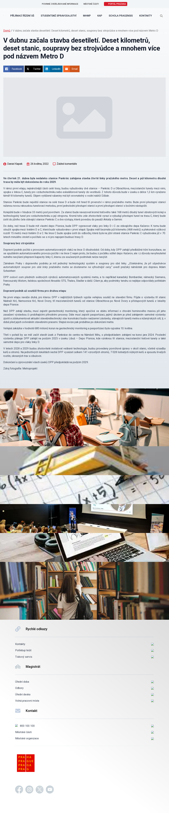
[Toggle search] (161, 16)
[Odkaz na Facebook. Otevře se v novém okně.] (19, 790)
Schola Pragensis (121, 15)
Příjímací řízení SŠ (22, 15)
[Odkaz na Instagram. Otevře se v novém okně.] (29, 790)
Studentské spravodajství (58, 15)
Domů (6, 30)
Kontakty (145, 15)
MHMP (87, 15)
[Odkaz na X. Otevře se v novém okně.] (40, 790)
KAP (99, 15)
